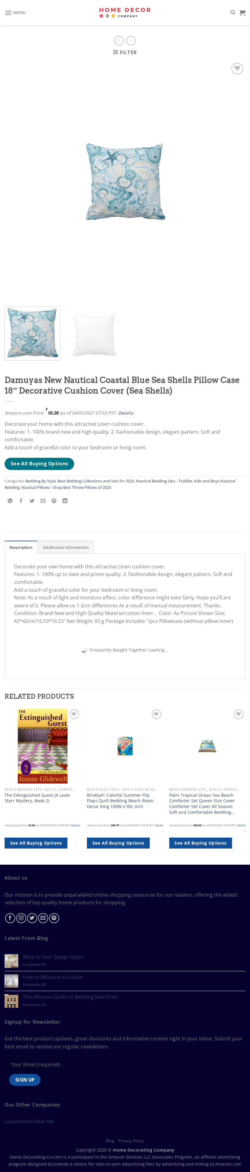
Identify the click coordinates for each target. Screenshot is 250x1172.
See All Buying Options (39, 463)
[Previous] (4, 785)
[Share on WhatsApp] (10, 501)
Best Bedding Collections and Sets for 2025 (96, 481)
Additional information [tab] (66, 547)
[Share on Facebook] (21, 501)
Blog (110, 1140)
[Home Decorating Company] (125, 13)
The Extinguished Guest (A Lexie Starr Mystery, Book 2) (37, 798)
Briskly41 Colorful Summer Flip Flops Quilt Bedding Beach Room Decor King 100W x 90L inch (120, 801)
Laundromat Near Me (29, 1121)
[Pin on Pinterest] (54, 501)
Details (125, 413)
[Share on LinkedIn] (65, 501)
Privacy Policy (131, 1140)
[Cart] (242, 12)
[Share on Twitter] (32, 501)
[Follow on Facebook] (10, 918)
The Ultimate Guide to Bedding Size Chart (70, 997)
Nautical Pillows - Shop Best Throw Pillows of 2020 (66, 487)
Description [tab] (20, 547)
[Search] (232, 12)
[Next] (245, 785)
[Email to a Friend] (43, 501)
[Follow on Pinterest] (54, 918)
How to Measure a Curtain (53, 977)
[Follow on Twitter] (32, 918)
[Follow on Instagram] (21, 918)
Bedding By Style (41, 481)
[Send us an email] (43, 918)
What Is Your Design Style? (53, 957)
